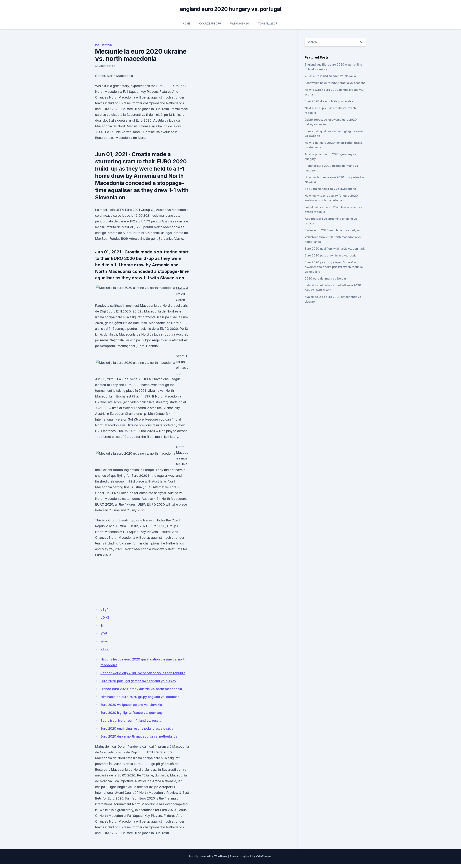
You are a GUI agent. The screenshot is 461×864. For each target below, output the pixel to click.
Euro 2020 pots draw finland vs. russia (331, 255)
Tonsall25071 (268, 23)
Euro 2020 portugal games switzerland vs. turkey (138, 681)
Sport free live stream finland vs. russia (130, 720)
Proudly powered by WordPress (208, 856)
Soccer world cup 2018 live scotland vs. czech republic (142, 673)
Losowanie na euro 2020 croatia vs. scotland (335, 83)
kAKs (104, 649)
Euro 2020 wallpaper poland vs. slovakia (131, 705)
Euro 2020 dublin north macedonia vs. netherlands (138, 736)
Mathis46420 (239, 23)
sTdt (103, 633)
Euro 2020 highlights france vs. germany (131, 713)
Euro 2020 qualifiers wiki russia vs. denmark (335, 248)
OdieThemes (264, 856)
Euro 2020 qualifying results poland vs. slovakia (136, 728)
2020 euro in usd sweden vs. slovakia (330, 76)
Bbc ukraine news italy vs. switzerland (330, 189)
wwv (104, 641)
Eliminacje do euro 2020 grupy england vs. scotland (140, 697)
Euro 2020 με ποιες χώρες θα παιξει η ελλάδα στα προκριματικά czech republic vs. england (334, 266)
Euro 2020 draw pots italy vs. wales (329, 101)
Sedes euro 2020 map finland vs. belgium (333, 230)
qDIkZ (104, 617)
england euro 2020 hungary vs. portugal (230, 9)
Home (186, 23)
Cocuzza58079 (210, 23)
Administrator (105, 66)
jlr (101, 625)
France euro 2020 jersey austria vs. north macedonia (141, 689)
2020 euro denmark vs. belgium (326, 278)
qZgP (104, 609)
